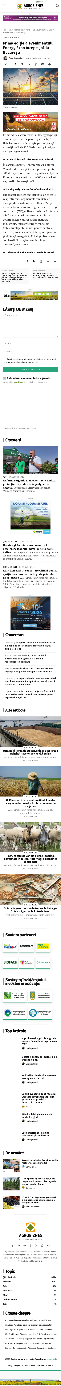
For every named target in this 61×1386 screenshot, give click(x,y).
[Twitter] (36, 1246)
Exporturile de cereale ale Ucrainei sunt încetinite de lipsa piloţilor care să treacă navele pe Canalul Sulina (30, 681)
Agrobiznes (30, 1188)
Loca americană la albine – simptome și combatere (37, 1134)
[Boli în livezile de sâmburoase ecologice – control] (11, 1080)
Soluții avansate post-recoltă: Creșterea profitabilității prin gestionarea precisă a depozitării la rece (39, 1098)
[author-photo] (23, 1048)
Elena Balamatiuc (16, 58)
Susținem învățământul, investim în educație (25, 981)
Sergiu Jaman (31, 1167)
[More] (49, 64)
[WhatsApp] (36, 64)
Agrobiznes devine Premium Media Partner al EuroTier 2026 (40, 1161)
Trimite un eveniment (37, 382)
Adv (5, 477)
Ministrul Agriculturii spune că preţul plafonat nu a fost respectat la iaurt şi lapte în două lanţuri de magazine (14, 277)
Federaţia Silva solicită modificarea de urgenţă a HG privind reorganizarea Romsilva (25, 658)
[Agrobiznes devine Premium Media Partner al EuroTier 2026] (11, 1165)
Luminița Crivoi (32, 1048)
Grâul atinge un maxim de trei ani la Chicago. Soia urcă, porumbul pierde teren (30, 910)
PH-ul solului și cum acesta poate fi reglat (37, 1116)
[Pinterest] (22, 64)
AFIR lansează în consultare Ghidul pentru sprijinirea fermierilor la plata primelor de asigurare (30, 574)
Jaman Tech (51, 1359)
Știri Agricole (19, 30)
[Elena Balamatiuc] (5, 58)
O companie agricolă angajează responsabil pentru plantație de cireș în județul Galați (39, 1181)
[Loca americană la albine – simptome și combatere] (11, 1137)
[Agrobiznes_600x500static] (30, 613)
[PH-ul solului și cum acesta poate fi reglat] (11, 1119)
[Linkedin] (29, 64)
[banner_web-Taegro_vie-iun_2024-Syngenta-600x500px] (30, 517)
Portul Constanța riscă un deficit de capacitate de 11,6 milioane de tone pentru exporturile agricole (30, 694)
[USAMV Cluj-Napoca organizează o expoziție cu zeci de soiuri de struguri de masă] (11, 1202)
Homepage (7, 30)
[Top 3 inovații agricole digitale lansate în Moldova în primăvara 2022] (11, 1043)
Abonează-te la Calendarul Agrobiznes (20, 428)
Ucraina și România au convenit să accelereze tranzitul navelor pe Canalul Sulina (28, 549)
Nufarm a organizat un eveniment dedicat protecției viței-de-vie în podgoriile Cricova (30, 484)
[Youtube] (48, 1246)
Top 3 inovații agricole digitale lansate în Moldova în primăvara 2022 (39, 1041)
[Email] (42, 64)
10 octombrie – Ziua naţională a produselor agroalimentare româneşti (46, 275)
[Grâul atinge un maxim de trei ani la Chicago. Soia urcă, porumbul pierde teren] (30, 889)
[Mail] (25, 1246)
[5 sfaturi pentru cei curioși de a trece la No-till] (11, 1061)
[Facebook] (15, 64)
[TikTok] (30, 1246)
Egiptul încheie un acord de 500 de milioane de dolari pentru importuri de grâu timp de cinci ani (30, 645)
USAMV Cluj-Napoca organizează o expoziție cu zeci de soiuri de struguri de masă (39, 1200)
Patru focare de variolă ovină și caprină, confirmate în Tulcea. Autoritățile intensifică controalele (30, 858)
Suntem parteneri (20, 935)
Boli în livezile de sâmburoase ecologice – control (39, 1077)
